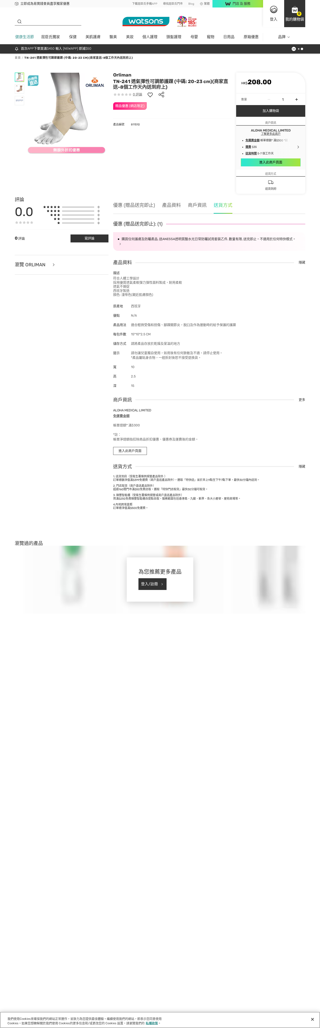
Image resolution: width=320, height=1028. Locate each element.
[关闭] (312, 1019)
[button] (294, 13)
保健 (73, 37)
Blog (191, 3)
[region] (160, 1020)
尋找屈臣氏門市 (173, 3)
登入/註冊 (149, 584)
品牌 (282, 37)
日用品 (228, 37)
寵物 (210, 37)
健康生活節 (24, 37)
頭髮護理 (173, 37)
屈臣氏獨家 (50, 37)
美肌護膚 (93, 37)
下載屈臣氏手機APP (144, 3)
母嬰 (194, 37)
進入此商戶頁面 (270, 162)
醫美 (113, 37)
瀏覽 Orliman (31, 264)
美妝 (130, 37)
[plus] (296, 99)
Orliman (122, 75)
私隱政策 (152, 1023)
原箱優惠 (251, 37)
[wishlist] (150, 94)
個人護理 (149, 37)
